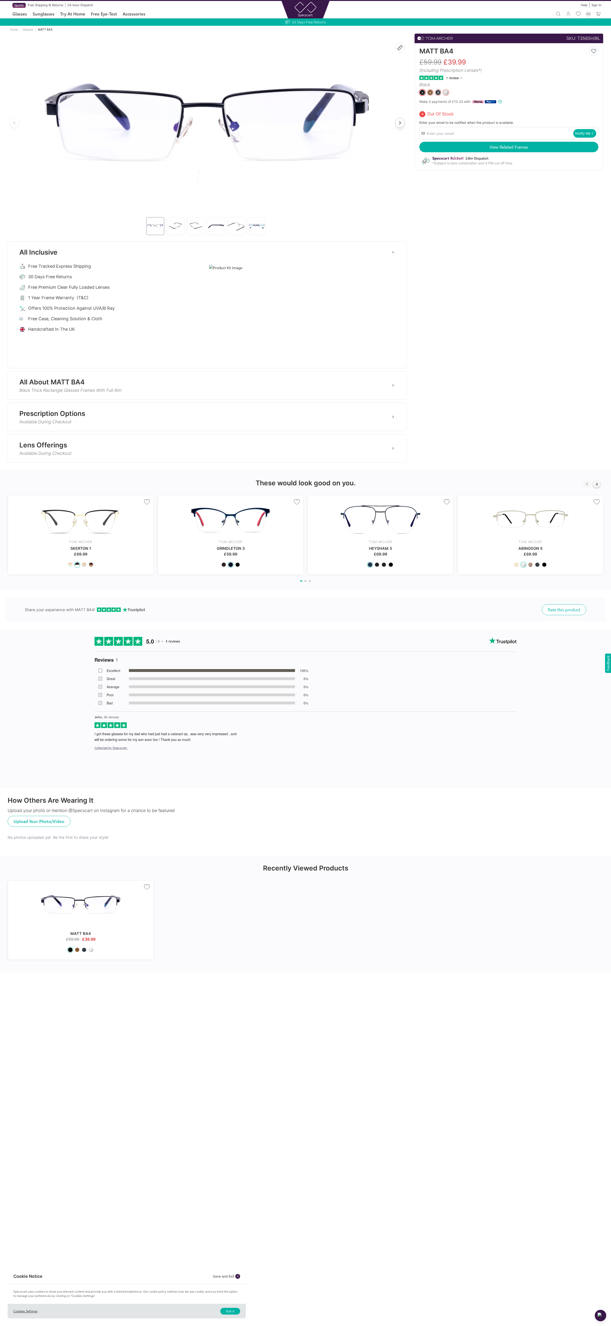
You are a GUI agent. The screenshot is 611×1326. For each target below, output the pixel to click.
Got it (230, 1311)
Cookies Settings (25, 1311)
